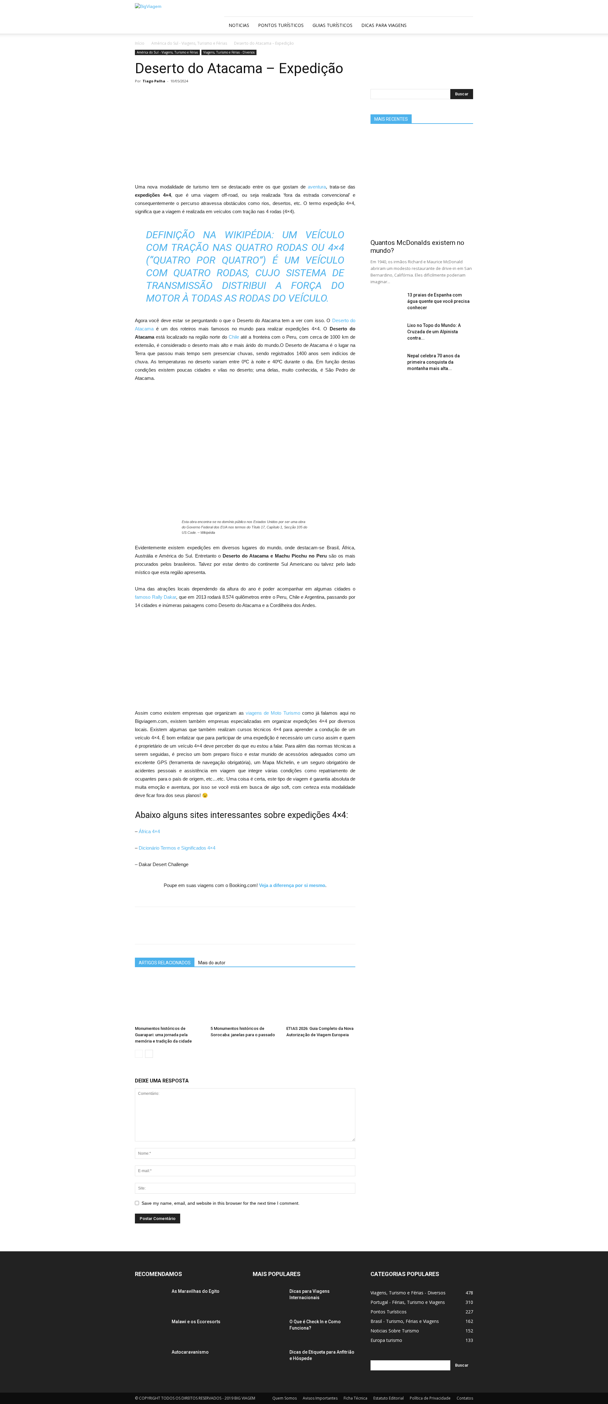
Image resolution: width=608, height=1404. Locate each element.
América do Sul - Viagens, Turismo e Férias (189, 43)
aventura (317, 186)
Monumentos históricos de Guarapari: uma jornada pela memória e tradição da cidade (163, 1034)
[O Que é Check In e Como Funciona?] (268, 1334)
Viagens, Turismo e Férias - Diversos (229, 52)
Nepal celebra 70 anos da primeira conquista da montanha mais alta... (433, 362)
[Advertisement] (245, 136)
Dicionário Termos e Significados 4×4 (177, 848)
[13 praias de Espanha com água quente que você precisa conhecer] (386, 307)
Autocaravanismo (190, 1352)
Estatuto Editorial (388, 1398)
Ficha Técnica (355, 1398)
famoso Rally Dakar (155, 597)
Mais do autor (211, 962)
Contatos (465, 1398)
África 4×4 (149, 831)
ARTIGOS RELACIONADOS (165, 962)
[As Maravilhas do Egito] (151, 1304)
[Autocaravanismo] (151, 1365)
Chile (234, 337)
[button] (465, 25)
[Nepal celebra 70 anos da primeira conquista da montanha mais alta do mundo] (386, 368)
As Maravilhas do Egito (195, 1291)
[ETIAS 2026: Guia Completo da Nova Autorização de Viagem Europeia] (320, 999)
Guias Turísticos (332, 25)
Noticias (239, 25)
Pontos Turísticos (281, 25)
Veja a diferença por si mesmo (292, 885)
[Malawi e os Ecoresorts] (151, 1334)
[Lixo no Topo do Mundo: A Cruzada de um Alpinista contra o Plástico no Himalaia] (386, 338)
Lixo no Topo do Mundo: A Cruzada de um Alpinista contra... (434, 332)
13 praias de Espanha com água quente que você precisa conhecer (438, 301)
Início (139, 43)
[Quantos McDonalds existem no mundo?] (421, 183)
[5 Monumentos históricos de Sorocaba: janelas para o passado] (245, 999)
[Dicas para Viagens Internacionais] (268, 1304)
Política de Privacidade (430, 1398)
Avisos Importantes (320, 1398)
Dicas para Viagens (384, 25)
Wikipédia (248, 235)
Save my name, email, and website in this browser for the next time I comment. (221, 1203)
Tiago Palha (153, 81)
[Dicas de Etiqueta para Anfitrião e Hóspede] (268, 1365)
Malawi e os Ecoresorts (196, 1321)
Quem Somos (284, 1398)
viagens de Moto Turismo (274, 713)
